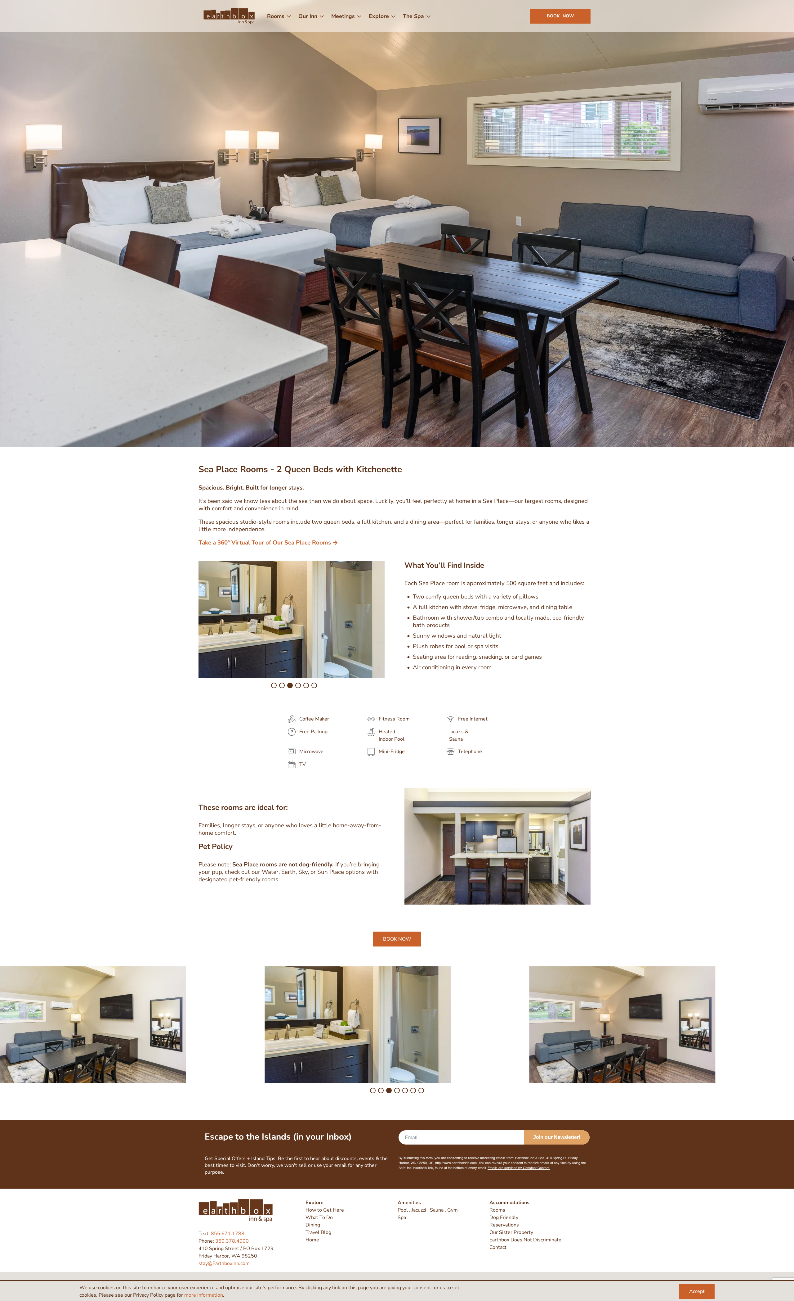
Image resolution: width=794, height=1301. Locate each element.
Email (335, 476)
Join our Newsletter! (397, 539)
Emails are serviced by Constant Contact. (413, 522)
